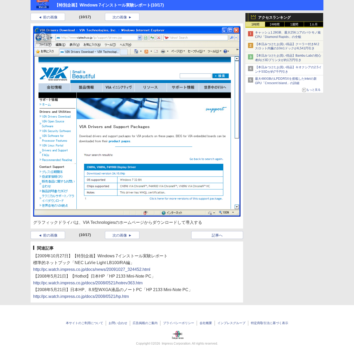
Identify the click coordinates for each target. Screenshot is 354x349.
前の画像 (50, 17)
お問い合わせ (118, 323)
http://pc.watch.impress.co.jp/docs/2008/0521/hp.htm (81, 296)
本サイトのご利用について (84, 323)
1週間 (294, 24)
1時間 (255, 24)
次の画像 (119, 17)
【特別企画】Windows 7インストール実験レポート (103, 5)
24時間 (275, 24)
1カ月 (314, 24)
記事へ (217, 235)
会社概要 (206, 323)
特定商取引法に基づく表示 (269, 323)
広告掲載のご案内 (145, 323)
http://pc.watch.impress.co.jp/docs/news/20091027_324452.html (91, 269)
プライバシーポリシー (178, 323)
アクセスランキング (274, 17)
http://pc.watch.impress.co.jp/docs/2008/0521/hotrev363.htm (88, 283)
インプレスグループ (231, 323)
